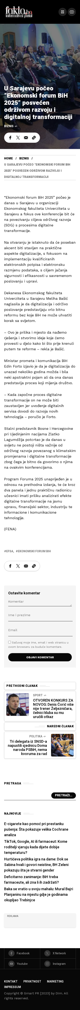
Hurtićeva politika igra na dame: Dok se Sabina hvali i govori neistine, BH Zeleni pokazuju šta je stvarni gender (36, 865)
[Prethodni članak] (17, 704)
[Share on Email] (26, 138)
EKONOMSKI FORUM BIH (34, 551)
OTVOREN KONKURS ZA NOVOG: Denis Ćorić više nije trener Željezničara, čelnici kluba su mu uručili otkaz (53, 709)
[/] (62, 12)
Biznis (9, 126)
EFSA (9, 551)
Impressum (12, 987)
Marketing (55, 981)
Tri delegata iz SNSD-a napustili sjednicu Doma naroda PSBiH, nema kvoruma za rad (27, 748)
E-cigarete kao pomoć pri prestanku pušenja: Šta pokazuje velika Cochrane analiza (36, 829)
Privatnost (32, 981)
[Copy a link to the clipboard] (34, 138)
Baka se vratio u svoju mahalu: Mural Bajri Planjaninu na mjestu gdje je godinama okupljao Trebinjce (38, 894)
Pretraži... (63, 795)
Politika (35, 736)
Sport (38, 695)
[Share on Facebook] (10, 138)
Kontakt (11, 981)
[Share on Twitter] (18, 138)
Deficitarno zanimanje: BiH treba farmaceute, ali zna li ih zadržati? (31, 879)
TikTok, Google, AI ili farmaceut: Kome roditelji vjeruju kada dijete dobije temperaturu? (35, 847)
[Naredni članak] (62, 745)
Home (8, 158)
